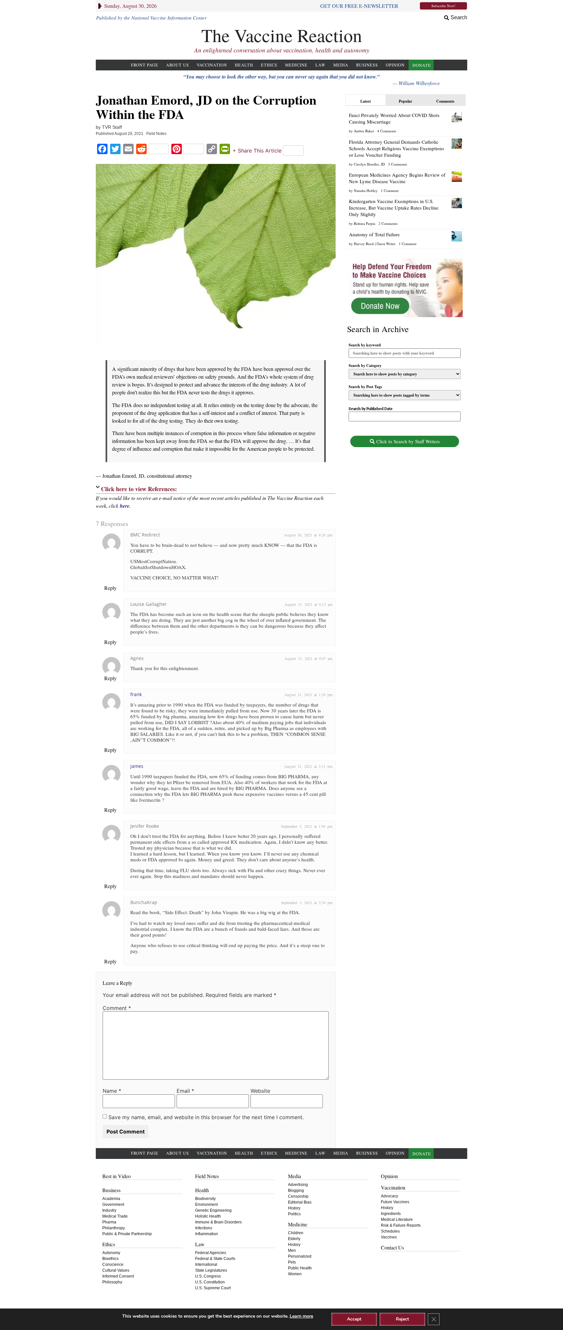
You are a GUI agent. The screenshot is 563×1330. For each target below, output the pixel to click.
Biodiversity (205, 1198)
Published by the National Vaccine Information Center (151, 17)
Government (113, 1204)
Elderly (294, 1238)
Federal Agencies (210, 1252)
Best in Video (116, 1176)
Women (295, 1274)
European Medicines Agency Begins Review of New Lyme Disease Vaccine (397, 177)
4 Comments (386, 130)
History (294, 1208)
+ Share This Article (257, 150)
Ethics (269, 65)
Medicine (296, 65)
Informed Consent (118, 1276)
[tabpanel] (405, 178)
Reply (110, 587)
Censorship (298, 1196)
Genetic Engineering (213, 1210)
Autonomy (111, 1252)
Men (292, 1250)
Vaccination (212, 65)
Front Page (144, 65)
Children (295, 1233)
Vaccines (389, 1237)
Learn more (301, 1316)
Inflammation (206, 1234)
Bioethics (110, 1258)
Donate (421, 65)
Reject (402, 1319)
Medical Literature (397, 1219)
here (124, 505)
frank (136, 694)
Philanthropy (113, 1228)
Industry (109, 1210)
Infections (203, 1228)
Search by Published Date (371, 409)
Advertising (298, 1184)
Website (260, 1090)
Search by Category (365, 366)
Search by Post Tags (365, 387)
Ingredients (391, 1213)
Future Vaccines (395, 1202)
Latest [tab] (365, 101)
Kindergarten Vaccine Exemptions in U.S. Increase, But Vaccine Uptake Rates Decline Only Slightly (394, 207)
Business (367, 65)
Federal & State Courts (215, 1258)
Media (340, 65)
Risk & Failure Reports (401, 1225)
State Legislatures (211, 1270)
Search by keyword (365, 345)
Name (112, 1090)
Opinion (395, 65)
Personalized (299, 1256)
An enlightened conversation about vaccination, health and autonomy (281, 50)
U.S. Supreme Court (213, 1288)
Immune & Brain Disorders (218, 1222)
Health (244, 65)
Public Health (300, 1268)
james (136, 766)
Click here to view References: (139, 489)
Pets (292, 1262)
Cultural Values (115, 1270)
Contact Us (392, 1247)
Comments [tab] (445, 101)
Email (185, 1090)
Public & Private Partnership (127, 1234)
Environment (206, 1204)
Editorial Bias (299, 1202)
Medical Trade (115, 1216)
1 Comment (389, 190)
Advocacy (389, 1196)
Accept (354, 1319)
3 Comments (397, 164)
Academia (111, 1198)
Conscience (112, 1264)
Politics (294, 1214)
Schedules (390, 1231)
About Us (177, 65)
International (206, 1264)
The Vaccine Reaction (281, 35)
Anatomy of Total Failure (374, 234)
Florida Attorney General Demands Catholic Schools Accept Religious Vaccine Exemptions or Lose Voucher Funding (396, 148)
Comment (117, 1008)
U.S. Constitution (210, 1282)
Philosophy (112, 1282)
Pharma (109, 1222)
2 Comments (388, 223)
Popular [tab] (405, 101)
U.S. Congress (208, 1276)
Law (320, 65)
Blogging (296, 1190)
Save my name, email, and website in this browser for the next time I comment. (206, 1117)
